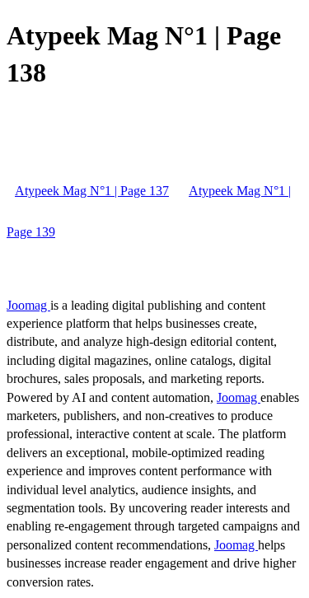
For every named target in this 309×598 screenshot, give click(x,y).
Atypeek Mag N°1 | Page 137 (92, 191)
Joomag (28, 305)
